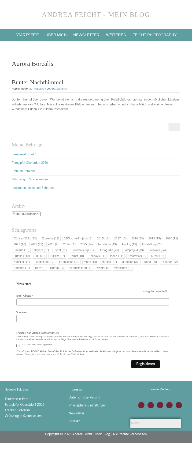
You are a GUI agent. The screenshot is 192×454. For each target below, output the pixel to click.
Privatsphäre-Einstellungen (88, 405)
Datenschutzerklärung (84, 397)
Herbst (77, 256)
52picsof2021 (25, 238)
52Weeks (50, 238)
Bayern (41, 250)
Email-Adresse (24, 296)
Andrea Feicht (59, 88)
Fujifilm (57, 256)
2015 (103, 238)
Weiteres (116, 35)
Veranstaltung (80, 268)
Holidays (97, 256)
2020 (172, 238)
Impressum (77, 389)
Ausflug (129, 244)
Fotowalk (157, 250)
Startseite (27, 35)
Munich (109, 262)
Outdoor (170, 262)
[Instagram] (141, 405)
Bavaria (21, 250)
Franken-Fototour (23, 171)
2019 (154, 238)
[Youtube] (160, 405)
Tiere (40, 268)
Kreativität (137, 256)
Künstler (22, 262)
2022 (37, 244)
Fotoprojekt (134, 250)
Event (60, 250)
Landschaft (69, 262)
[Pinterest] (179, 405)
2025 (86, 244)
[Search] (174, 127)
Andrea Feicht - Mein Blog (96, 14)
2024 (69, 244)
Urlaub (57, 268)
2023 (53, 244)
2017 (120, 238)
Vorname (22, 312)
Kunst (157, 256)
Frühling (22, 256)
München (130, 262)
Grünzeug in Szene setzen (30, 179)
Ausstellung (152, 244)
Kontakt (74, 421)
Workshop (122, 268)
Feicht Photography (155, 35)
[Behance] (169, 405)
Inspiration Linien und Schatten (33, 188)
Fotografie (109, 250)
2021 (20, 244)
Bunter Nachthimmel (37, 82)
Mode (90, 262)
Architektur (107, 244)
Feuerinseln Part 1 (24, 154)
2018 (137, 238)
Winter (103, 268)
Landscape (44, 262)
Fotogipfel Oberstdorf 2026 (30, 162)
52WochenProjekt (78, 238)
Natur (150, 262)
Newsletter (86, 35)
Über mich (56, 35)
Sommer (22, 268)
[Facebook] (151, 405)
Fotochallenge (83, 250)
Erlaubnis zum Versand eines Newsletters (37, 333)
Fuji (40, 256)
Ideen (116, 256)
